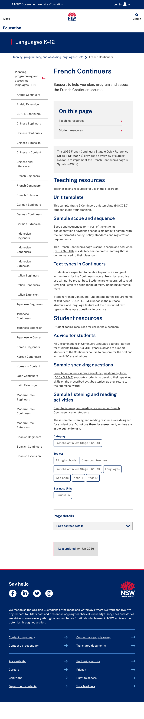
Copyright (15, 678)
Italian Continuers (28, 285)
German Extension (29, 224)
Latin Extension (27, 385)
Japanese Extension (29, 327)
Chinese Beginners (29, 123)
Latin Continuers (27, 375)
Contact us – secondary (24, 645)
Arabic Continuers (28, 94)
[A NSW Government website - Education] (38, 4)
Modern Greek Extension (26, 425)
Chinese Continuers (29, 133)
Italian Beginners (28, 275)
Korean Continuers (29, 356)
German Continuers (29, 214)
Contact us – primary (22, 637)
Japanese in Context (30, 337)
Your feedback (85, 686)
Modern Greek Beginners (26, 397)
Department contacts (23, 686)
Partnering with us (88, 661)
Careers (14, 669)
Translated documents (91, 645)
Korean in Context (28, 366)
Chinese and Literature (25, 164)
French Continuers (29, 185)
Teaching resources (71, 120)
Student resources (71, 130)
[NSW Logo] (72, 16)
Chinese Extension (29, 142)
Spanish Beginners (29, 437)
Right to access (86, 678)
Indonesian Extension (24, 264)
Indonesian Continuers (24, 250)
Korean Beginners (28, 347)
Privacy (81, 669)
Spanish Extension (29, 456)
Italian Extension (27, 294)
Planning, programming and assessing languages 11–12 (47, 57)
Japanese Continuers (24, 316)
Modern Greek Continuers (26, 411)
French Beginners (28, 176)
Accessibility (17, 661)
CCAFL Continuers (29, 114)
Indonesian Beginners (24, 236)
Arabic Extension (28, 104)
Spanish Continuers (29, 446)
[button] (6, 16)
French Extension (28, 195)
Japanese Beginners (30, 304)
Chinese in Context (29, 152)
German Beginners (29, 204)
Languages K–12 (35, 42)
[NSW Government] (127, 589)
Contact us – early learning (93, 637)
